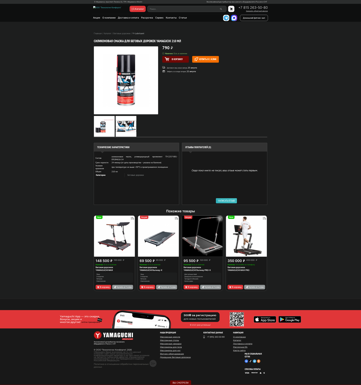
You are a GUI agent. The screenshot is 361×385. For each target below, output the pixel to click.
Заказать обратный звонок (257, 11)
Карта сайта (239, 350)
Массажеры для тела (171, 347)
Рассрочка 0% (240, 347)
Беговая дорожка (104, 267)
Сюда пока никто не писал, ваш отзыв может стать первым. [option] (224, 170)
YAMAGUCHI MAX (104, 270)
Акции (96, 17)
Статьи (183, 17)
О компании (109, 17)
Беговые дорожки (135, 175)
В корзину (105, 287)
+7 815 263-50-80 (253, 7)
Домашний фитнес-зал (254, 18)
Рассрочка (147, 17)
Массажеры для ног (170, 350)
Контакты (171, 17)
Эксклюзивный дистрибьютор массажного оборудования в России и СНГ (236, 2)
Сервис (159, 17)
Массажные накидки (170, 343)
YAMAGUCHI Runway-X (151, 270)
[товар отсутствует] (231, 9)
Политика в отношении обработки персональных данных (121, 365)
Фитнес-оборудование (172, 354)
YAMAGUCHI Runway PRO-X (197, 270)
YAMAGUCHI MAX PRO (238, 270)
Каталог (237, 340)
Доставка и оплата (128, 17)
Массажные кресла (170, 337)
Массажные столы (169, 340)
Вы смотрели (181, 382)
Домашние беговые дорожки (175, 357)
